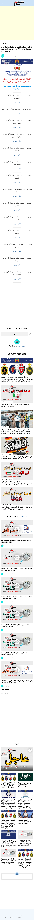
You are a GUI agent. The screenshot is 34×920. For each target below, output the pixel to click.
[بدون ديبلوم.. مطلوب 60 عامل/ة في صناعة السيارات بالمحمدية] (17, 642)
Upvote (14, 334)
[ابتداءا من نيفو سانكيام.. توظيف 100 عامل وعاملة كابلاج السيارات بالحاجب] (17, 586)
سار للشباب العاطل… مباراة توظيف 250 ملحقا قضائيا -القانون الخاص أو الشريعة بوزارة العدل (25, 843)
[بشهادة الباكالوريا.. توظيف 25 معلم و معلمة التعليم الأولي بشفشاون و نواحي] (17, 670)
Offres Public (5, 374)
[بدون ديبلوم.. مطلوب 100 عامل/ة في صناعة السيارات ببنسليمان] (17, 614)
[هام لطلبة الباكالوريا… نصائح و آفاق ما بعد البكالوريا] (17, 759)
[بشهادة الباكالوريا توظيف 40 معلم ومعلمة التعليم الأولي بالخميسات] (17, 529)
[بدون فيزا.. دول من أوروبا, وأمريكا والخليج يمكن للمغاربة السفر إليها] (25, 777)
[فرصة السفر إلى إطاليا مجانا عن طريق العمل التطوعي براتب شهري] (17, 394)
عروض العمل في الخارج (7, 401)
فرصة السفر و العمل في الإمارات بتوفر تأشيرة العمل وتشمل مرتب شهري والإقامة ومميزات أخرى (16, 483)
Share (3, 61)
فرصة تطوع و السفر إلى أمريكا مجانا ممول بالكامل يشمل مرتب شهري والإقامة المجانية (16, 508)
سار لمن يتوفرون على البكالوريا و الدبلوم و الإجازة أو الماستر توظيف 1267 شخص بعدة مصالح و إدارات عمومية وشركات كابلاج (8, 843)
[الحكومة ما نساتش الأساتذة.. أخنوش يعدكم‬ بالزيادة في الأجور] (25, 814)
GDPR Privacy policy (23, 917)
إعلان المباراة (17, 102)
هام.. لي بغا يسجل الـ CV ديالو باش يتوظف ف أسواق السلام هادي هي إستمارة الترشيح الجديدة (8, 861)
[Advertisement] (17, 23)
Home (6, 917)
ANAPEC (23, 517)
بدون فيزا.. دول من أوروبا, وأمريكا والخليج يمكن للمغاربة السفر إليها (25, 784)
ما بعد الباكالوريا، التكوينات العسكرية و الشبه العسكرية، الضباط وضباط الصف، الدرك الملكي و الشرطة (8, 785)
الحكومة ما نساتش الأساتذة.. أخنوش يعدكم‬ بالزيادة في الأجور (24, 821)
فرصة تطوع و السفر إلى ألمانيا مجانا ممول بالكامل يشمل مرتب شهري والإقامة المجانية (16, 457)
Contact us (13, 917)
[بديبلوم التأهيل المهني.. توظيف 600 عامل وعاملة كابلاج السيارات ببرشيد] (17, 557)
